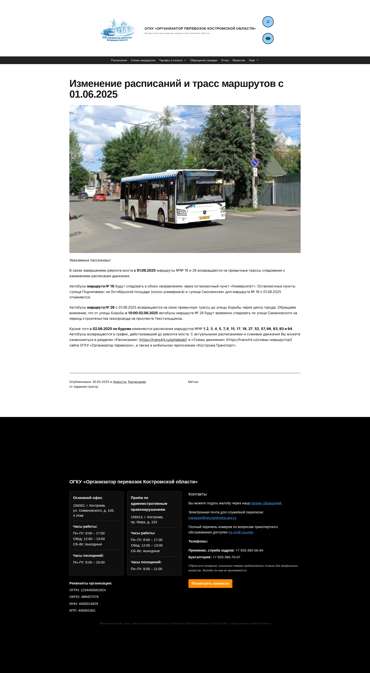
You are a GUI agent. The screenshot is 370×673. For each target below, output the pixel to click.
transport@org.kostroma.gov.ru (212, 518)
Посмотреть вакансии (210, 583)
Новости (119, 382)
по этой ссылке (241, 532)
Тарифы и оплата (170, 60)
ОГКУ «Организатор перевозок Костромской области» (200, 28)
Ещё (252, 60)
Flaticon (266, 623)
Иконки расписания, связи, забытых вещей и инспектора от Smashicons (142, 623)
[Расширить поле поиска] (268, 21)
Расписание (119, 60)
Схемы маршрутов (143, 60)
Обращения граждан (204, 60)
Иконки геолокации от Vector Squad (206, 623)
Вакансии (239, 60)
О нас (225, 60)
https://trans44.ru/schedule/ (163, 340)
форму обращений (266, 503)
